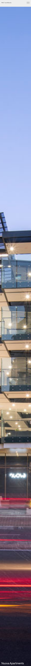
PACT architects (6, 2)
